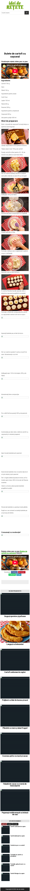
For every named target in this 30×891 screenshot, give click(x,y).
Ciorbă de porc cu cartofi (17, 845)
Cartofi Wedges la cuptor (17, 873)
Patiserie (15, 824)
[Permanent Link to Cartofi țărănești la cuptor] (5, 839)
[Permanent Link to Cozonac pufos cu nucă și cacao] (15, 743)
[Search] (26, 12)
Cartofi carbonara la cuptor (15, 672)
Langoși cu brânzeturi (15, 644)
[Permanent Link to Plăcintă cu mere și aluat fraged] (15, 715)
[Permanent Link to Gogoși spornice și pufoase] (15, 604)
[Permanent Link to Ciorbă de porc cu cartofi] (5, 849)
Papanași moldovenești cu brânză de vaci (15, 814)
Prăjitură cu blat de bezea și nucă (15, 700)
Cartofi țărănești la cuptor (17, 836)
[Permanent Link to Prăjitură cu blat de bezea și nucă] (15, 688)
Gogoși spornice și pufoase (15, 616)
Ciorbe (9, 824)
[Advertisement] (15, 31)
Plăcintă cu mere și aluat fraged (15, 728)
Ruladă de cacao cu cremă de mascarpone (15, 785)
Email (19, 574)
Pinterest (22, 572)
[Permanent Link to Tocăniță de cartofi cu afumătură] (5, 858)
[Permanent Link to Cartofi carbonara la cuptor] (15, 660)
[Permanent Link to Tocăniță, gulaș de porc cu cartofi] (5, 867)
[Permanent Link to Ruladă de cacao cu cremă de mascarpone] (15, 771)
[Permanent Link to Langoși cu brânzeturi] (15, 632)
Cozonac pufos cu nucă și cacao (15, 756)
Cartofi (4, 824)
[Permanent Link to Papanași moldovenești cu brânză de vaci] (15, 800)
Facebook (15, 572)
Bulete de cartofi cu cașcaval (14, 552)
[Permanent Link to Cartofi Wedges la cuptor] (5, 877)
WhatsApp (12, 574)
